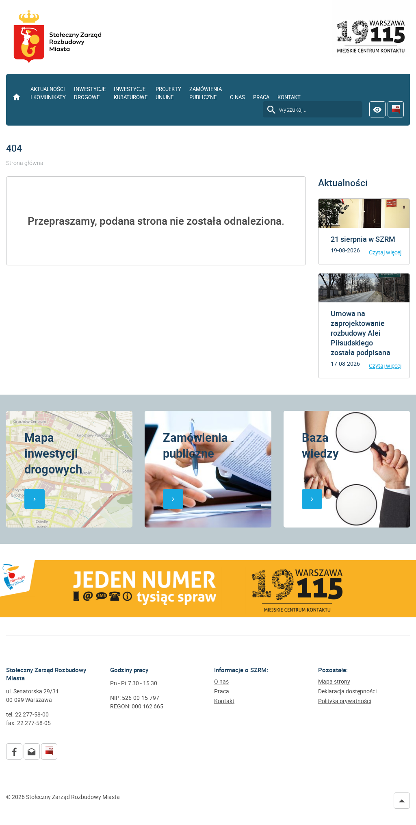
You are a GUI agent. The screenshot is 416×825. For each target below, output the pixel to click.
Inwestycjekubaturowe (130, 93)
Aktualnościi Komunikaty (48, 93)
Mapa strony (334, 681)
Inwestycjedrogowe (90, 93)
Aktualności (343, 182)
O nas (237, 97)
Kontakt (289, 97)
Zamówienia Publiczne (205, 93)
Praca (261, 97)
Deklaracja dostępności (347, 691)
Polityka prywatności (344, 701)
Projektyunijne (168, 93)
